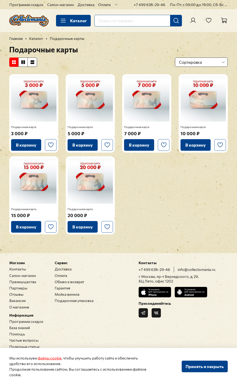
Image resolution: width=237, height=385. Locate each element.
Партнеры (18, 288)
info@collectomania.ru (196, 269)
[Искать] (176, 20)
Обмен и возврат (69, 281)
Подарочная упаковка (74, 300)
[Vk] (156, 313)
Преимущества (22, 281)
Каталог (78, 20)
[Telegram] (143, 313)
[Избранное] (208, 20)
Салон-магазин (60, 4)
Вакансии (17, 300)
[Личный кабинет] (193, 20)
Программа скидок (26, 4)
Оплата (104, 4)
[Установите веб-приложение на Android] (191, 292)
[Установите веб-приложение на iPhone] (155, 292)
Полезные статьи (24, 346)
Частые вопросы (23, 340)
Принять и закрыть (205, 366)
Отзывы (16, 294)
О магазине (19, 307)
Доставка (86, 4)
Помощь (17, 334)
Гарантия (62, 288)
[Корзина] (224, 20)
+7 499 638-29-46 (149, 4)
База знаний (19, 327)
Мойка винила (67, 294)
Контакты (17, 269)
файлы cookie (50, 358)
